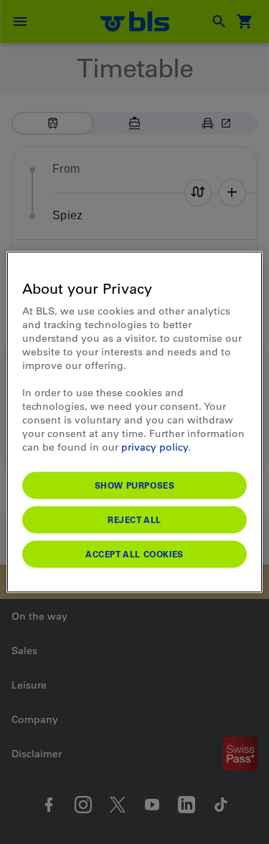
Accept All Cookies (134, 554)
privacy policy (154, 447)
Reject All (134, 519)
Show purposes (135, 485)
